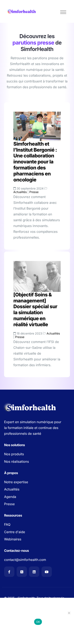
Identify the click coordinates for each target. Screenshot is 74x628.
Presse (34, 192)
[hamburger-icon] (63, 12)
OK (38, 621)
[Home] (21, 11)
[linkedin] (34, 571)
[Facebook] (9, 571)
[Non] (69, 613)
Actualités (20, 192)
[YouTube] (47, 571)
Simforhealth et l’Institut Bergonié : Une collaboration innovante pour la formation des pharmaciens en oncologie (35, 162)
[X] (22, 571)
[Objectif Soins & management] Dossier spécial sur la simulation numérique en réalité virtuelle (35, 309)
